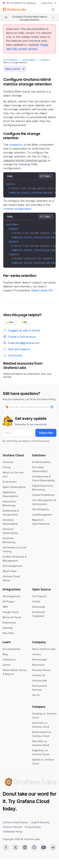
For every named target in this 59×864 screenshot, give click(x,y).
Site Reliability (40, 509)
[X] (15, 847)
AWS (5, 606)
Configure (44, 60)
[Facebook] (6, 847)
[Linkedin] (24, 847)
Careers (36, 654)
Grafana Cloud (33, 801)
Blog (5, 654)
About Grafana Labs (44, 649)
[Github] (34, 847)
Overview (8, 462)
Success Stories (41, 670)
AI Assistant (10, 481)
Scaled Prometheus (43, 494)
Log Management (42, 514)
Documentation (10, 60)
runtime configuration (17, 208)
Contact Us (38, 675)
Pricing (6, 467)
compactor (16, 144)
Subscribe (46, 432)
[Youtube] (43, 847)
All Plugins (9, 601)
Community (9, 659)
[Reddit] (53, 847)
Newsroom (38, 664)
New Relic (8, 633)
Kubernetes (9, 622)
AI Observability (41, 462)
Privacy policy (42, 441)
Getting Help (39, 680)
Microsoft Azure (12, 617)
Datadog (8, 627)
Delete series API (42, 290)
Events (6, 664)
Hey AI (35, 695)
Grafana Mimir (28, 60)
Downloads (38, 606)
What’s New (10, 571)
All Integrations (11, 596)
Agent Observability (14, 487)
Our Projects (39, 596)
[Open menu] (53, 9)
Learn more (47, 3)
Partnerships (39, 659)
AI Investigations (12, 565)
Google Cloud (10, 612)
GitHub (36, 601)
